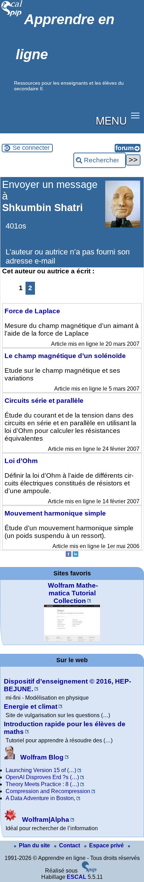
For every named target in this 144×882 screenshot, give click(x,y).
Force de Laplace (32, 311)
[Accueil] (12, 16)
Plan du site (35, 845)
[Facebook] (68, 555)
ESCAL (76, 877)
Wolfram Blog (41, 757)
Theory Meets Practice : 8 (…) (42, 784)
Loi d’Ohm (21, 460)
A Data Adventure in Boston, (40, 798)
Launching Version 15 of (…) (41, 770)
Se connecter (31, 147)
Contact (70, 845)
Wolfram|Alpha (44, 819)
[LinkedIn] (75, 555)
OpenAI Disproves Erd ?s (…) (42, 777)
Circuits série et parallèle (44, 400)
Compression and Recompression (48, 791)
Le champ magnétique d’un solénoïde (65, 355)
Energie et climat (30, 706)
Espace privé (107, 845)
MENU (111, 120)
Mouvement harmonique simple (55, 513)
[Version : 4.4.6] (89, 871)
